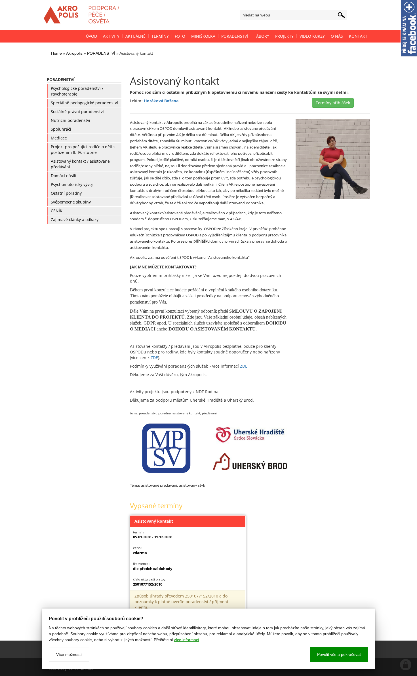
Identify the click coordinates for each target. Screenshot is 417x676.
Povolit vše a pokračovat (339, 654)
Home (56, 53)
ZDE (154, 357)
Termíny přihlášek (333, 102)
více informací (186, 639)
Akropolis (74, 53)
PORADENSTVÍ (101, 53)
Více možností (69, 654)
